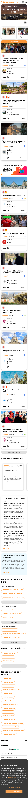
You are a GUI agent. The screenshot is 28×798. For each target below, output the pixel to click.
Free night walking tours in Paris (12, 613)
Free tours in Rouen (8, 682)
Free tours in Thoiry (8, 712)
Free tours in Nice (7, 678)
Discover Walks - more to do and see (16, 320)
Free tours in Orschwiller (9, 704)
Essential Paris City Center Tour (13, 195)
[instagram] (2, 753)
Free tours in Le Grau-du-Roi (11, 727)
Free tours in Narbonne (9, 701)
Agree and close (14, 791)
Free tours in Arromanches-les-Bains (13, 730)
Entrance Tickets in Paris (9, 653)
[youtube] (8, 753)
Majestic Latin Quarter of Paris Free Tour (13, 351)
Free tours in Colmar (8, 686)
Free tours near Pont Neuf (10, 630)
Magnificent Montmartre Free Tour (13, 391)
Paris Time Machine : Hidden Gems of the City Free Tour (12, 272)
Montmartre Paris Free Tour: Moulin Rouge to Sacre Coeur (12, 430)
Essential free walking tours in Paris (13, 589)
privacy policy (11, 777)
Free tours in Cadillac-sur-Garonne (13, 723)
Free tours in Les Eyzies (9, 734)
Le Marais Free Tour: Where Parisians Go (11, 311)
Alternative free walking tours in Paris (13, 597)
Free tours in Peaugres (9, 719)
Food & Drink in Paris (8, 657)
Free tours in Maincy (8, 715)
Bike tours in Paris (8, 617)
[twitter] (11, 753)
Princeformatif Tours (12, 70)
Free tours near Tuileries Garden (12, 637)
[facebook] (5, 753)
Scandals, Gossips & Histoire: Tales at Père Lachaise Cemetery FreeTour (12, 60)
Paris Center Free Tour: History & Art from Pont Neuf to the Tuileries (13, 102)
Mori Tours (9, 150)
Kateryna (9, 111)
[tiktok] (15, 753)
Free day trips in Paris (9, 610)
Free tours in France (11, 6)
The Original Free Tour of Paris (13, 233)
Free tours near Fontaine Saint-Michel (13, 633)
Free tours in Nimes (8, 697)
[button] (8, 33)
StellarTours (10, 203)
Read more (5, 548)
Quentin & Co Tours (11, 280)
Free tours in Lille (7, 693)
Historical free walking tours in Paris (13, 593)
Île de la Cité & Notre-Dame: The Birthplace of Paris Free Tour (13, 142)
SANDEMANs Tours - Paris (13, 240)
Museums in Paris (7, 661)
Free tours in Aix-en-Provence (11, 689)
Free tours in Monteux (9, 708)
